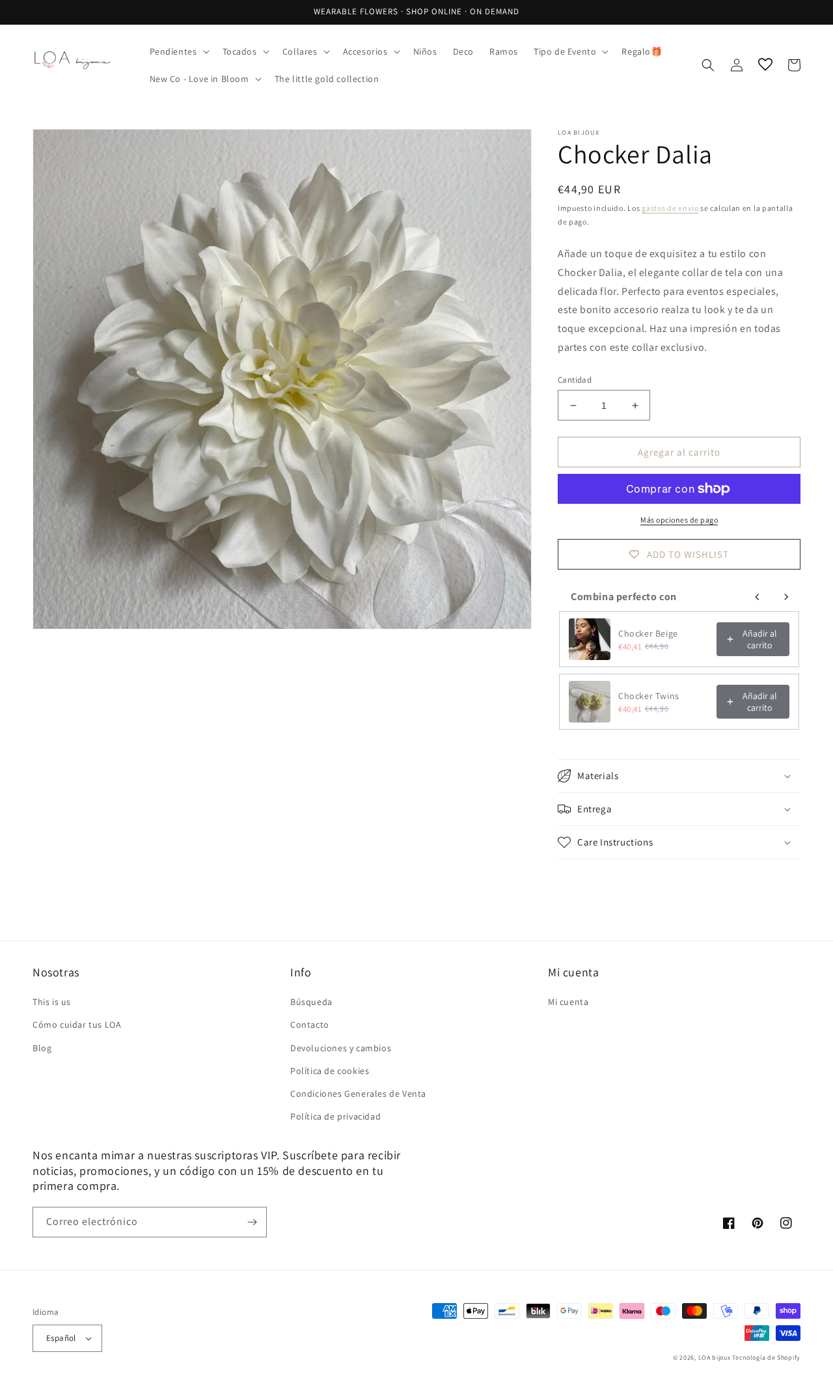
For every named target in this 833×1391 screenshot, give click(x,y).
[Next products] (786, 597)
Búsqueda (311, 1002)
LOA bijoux (715, 1357)
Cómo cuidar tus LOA (77, 1024)
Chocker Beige (648, 633)
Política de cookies (329, 1071)
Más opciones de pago (679, 520)
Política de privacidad (335, 1116)
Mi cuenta (568, 1002)
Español (61, 1337)
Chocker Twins (648, 696)
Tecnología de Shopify (766, 1357)
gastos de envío (670, 208)
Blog (42, 1048)
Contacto (309, 1024)
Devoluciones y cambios (340, 1048)
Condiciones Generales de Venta (358, 1093)
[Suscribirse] (252, 1222)
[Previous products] (757, 597)
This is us (52, 1002)
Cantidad (575, 379)
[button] (178, 51)
